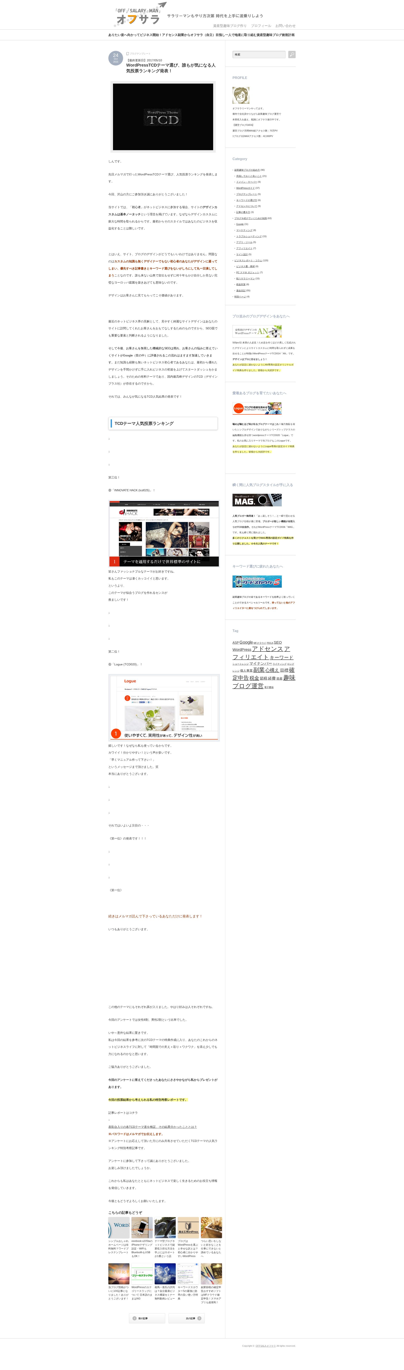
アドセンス (267, 648)
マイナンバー (260, 663)
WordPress (242, 650)
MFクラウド (260, 643)
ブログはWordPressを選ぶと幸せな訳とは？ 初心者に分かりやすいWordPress (188, 1249)
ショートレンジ (241, 664)
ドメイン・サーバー (246, 182)
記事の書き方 (243, 212)
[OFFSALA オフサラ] (188, 14)
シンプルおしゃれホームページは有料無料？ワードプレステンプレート (118, 1247)
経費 (272, 678)
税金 (254, 678)
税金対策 (241, 284)
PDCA (270, 643)
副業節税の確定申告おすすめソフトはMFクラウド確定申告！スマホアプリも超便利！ (211, 1295)
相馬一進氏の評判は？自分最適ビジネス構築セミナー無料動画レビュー (165, 1293)
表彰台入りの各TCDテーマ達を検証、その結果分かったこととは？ (152, 1126)
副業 (259, 670)
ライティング (280, 664)
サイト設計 (242, 254)
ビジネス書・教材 (245, 266)
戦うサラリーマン (245, 278)
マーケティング (244, 230)
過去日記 (241, 290)
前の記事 (143, 1318)
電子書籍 (269, 687)
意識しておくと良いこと (249, 176)
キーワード (282, 657)
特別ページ (240, 296)
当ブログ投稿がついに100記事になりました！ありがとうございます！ (118, 1293)
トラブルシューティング (249, 236)
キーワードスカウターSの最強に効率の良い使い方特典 (188, 1293)
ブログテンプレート (140, 53)
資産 (279, 678)
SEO (278, 642)
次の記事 (190, 1318)
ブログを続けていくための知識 (250, 218)
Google (240, 224)
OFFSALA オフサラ (266, 1346)
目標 (284, 670)
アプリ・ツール (244, 242)
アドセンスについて (246, 206)
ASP (236, 642)
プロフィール (261, 26)
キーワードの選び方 (246, 200)
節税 (263, 678)
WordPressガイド (245, 188)
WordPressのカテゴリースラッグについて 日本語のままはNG (142, 1293)
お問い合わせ (285, 26)
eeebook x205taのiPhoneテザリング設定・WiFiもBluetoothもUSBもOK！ (142, 1249)
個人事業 (246, 670)
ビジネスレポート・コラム (248, 260)
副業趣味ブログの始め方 (247, 170)
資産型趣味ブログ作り (230, 26)
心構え (272, 670)
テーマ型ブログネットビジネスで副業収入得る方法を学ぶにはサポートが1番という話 (165, 1249)
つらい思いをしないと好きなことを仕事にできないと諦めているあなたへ (211, 1249)
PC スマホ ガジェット (247, 272)
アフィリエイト (244, 248)
